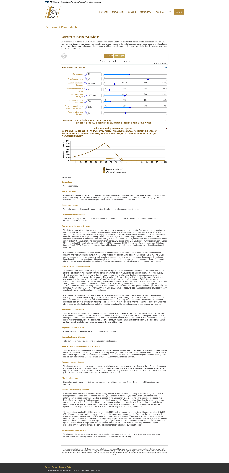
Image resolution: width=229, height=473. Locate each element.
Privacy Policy (51, 467)
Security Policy (65, 467)
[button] (170, 12)
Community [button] (145, 12)
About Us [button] (160, 12)
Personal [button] (103, 12)
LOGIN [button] (179, 12)
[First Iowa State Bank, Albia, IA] (53, 12)
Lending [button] (132, 12)
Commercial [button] (118, 12)
